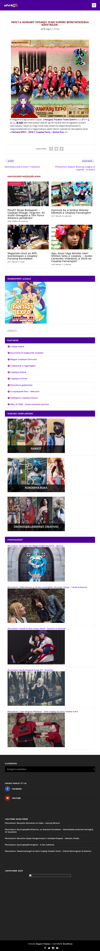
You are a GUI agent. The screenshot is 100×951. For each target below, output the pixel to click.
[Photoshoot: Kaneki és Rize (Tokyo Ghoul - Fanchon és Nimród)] (36, 663)
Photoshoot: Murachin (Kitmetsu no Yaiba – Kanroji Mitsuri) (32, 823)
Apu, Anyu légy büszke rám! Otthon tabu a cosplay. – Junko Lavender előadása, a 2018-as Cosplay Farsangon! (71, 257)
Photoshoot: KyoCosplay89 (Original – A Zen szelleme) (29, 844)
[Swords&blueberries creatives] (36, 530)
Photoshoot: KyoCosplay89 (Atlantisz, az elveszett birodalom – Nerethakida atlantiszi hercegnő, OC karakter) (49, 830)
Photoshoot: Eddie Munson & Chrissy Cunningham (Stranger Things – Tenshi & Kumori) (47, 587)
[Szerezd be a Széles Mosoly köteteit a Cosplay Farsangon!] (71, 194)
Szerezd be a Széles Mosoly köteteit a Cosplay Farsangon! (71, 211)
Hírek (56, 29)
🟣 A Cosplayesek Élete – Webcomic (24, 391)
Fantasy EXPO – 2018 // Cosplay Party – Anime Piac (38, 132)
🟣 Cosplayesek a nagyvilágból (21, 366)
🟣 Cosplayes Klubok (17, 372)
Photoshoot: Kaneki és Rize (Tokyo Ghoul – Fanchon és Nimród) (36, 628)
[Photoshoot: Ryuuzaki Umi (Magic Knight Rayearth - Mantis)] (36, 581)
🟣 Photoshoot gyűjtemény (20, 385)
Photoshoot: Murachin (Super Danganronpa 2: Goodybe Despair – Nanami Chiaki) (42, 838)
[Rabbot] (36, 452)
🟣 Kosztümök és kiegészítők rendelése (25, 353)
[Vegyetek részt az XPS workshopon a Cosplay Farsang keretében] (28, 237)
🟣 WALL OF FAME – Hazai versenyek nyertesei (28, 404)
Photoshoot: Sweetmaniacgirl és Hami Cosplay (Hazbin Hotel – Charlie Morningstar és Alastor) (48, 851)
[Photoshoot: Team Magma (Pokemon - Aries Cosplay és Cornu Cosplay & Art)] (36, 746)
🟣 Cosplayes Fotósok (17, 378)
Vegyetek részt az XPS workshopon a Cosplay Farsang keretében (22, 256)
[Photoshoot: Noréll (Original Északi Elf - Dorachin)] (36, 705)
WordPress (67, 944)
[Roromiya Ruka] (36, 491)
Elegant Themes (43, 944)
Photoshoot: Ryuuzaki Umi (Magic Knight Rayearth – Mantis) (35, 546)
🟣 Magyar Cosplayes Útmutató (22, 359)
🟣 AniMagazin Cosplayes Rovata (23, 398)
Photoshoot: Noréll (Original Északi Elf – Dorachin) (30, 670)
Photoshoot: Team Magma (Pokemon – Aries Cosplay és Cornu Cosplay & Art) (43, 711)
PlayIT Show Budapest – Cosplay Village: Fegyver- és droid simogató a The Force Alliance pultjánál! (26, 214)
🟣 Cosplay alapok (16, 346)
